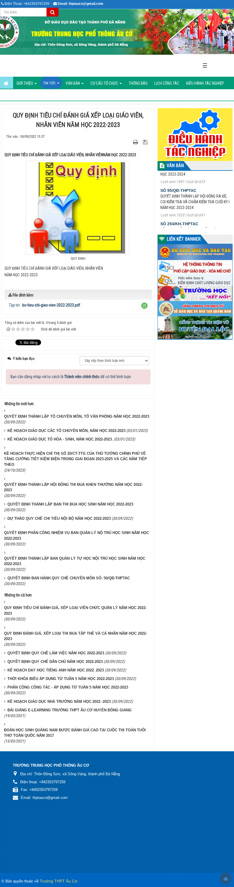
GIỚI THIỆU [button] (25, 83)
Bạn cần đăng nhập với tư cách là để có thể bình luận (71, 376)
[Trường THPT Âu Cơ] (117, 32)
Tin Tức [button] (50, 83)
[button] (144, 306)
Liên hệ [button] (51, 95)
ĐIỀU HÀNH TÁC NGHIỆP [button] (205, 83)
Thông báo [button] (138, 83)
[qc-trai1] (195, 134)
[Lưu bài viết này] (146, 142)
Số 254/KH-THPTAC (179, 211)
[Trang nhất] (6, 83)
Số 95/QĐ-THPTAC (178, 178)
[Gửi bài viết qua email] (125, 142)
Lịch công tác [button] (166, 83)
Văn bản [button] (73, 83)
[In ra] (136, 142)
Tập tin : (44, 305)
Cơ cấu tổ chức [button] (104, 83)
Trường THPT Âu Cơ (58, 881)
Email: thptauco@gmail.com (80, 4)
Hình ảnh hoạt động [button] (21, 95)
